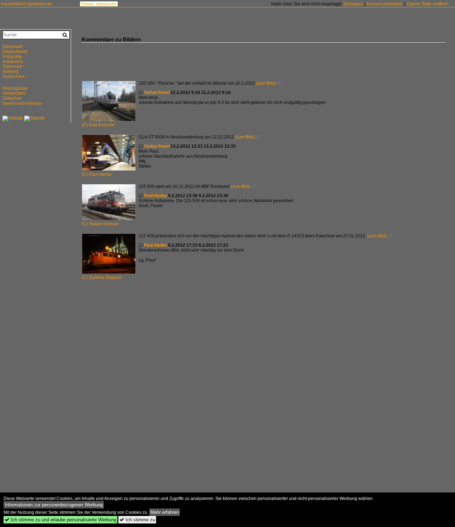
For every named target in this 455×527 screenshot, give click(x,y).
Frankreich (12, 61)
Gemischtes (13, 93)
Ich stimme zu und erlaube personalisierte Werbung (60, 519)
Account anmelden (384, 3)
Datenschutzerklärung (21, 103)
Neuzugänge (15, 88)
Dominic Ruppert (105, 277)
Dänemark (12, 46)
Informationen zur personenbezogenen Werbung (54, 504)
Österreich (12, 66)
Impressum (106, 4)
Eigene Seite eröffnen (428, 3)
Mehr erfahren (164, 512)
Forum (87, 4)
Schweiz (10, 71)
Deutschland (14, 51)
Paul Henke (100, 174)
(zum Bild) (265, 83)
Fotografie (12, 56)
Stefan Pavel (157, 92)
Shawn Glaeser (104, 223)
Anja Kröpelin (102, 124)
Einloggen (353, 3)
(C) (85, 124)
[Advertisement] (211, 59)
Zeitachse (11, 98)
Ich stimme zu (137, 519)
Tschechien (13, 76)
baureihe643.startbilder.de (26, 3)
